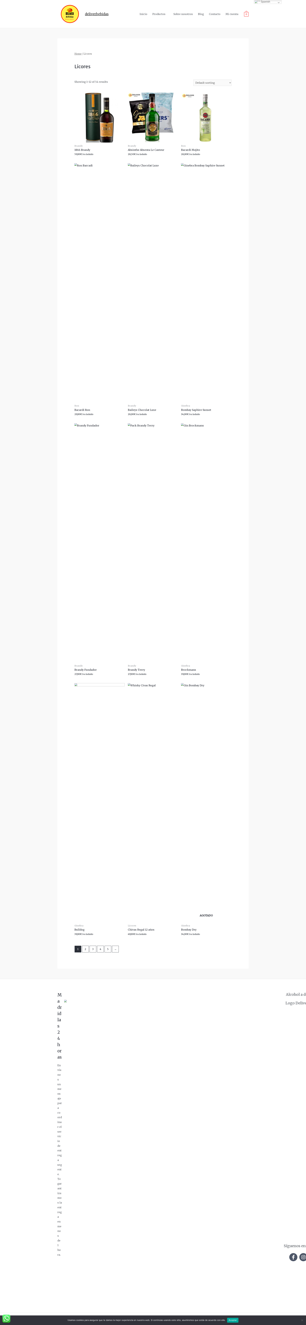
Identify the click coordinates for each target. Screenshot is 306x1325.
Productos (158, 14)
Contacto (214, 14)
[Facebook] (293, 1257)
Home (77, 53)
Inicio (143, 14)
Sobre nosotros (183, 14)
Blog (201, 14)
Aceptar (233, 1320)
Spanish (265, 1)
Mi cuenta (232, 14)
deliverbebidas (97, 14)
